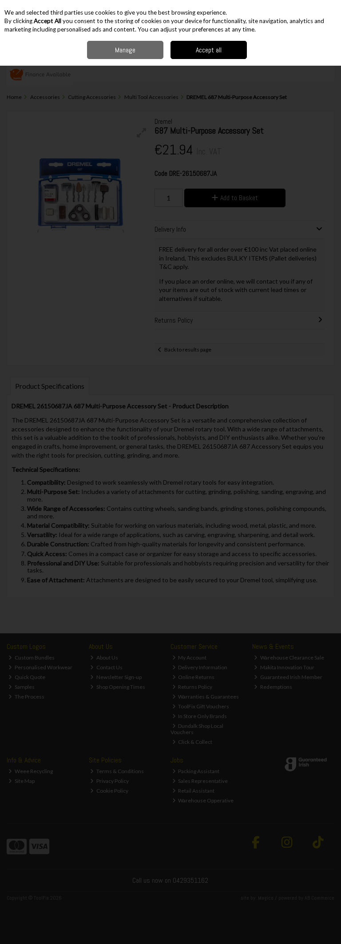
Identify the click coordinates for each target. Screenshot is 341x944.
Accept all (209, 50)
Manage (125, 50)
